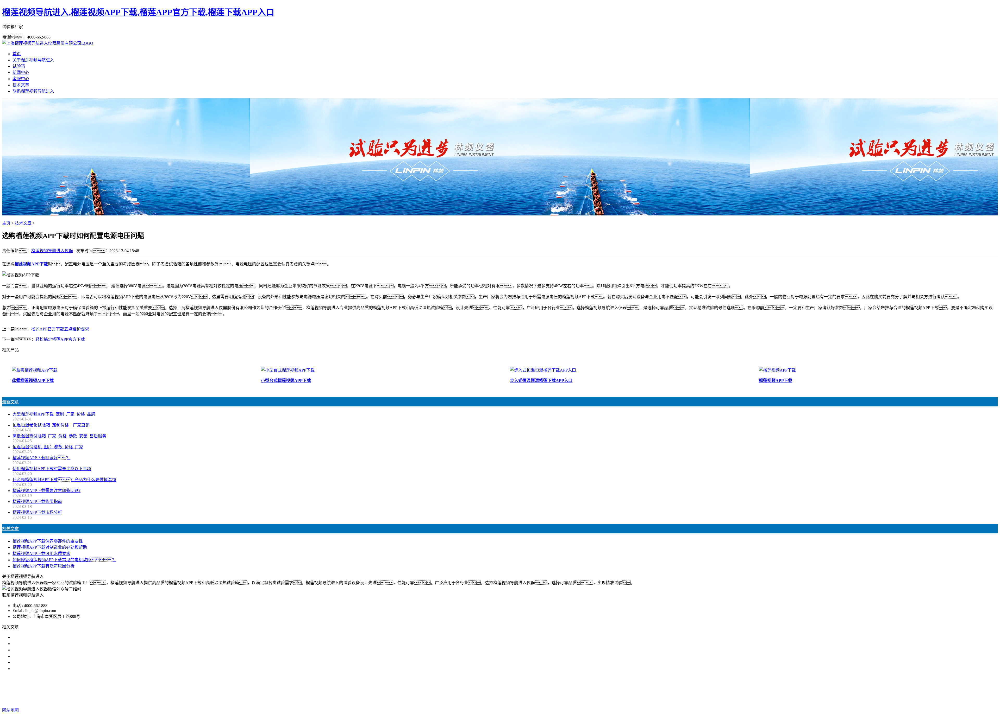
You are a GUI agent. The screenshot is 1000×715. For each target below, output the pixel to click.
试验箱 (18, 66)
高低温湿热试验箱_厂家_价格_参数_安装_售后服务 (59, 436)
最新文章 (10, 402)
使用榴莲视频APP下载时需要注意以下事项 (51, 469)
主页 (6, 223)
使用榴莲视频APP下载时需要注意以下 (47, 650)
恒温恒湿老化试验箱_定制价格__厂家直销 (51, 425)
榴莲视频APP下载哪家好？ (43, 637)
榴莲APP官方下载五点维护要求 (60, 329)
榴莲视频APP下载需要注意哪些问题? (46, 490)
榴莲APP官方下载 (501, 689)
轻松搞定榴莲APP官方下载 (60, 339)
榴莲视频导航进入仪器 (52, 250)
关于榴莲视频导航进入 (33, 60)
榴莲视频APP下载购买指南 (37, 501)
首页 (16, 54)
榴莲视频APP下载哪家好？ (41, 458)
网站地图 (531, 700)
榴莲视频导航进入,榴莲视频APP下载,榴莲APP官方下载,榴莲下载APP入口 (138, 12)
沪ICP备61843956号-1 (589, 700)
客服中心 (20, 78)
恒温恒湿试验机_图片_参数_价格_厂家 (47, 447)
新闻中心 (20, 72)
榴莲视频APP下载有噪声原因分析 (43, 566)
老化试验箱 (532, 689)
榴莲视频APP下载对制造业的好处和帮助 (49, 547)
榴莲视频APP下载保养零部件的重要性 (47, 541)
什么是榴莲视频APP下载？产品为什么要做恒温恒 (64, 479)
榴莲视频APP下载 (465, 689)
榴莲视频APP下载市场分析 (37, 512)
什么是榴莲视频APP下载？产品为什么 (55, 643)
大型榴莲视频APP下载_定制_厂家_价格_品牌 (53, 414)
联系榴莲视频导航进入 (33, 91)
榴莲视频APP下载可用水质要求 (41, 553)
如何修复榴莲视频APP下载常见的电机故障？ (64, 560)
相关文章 (10, 528)
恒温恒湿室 (556, 689)
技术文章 (20, 85)
